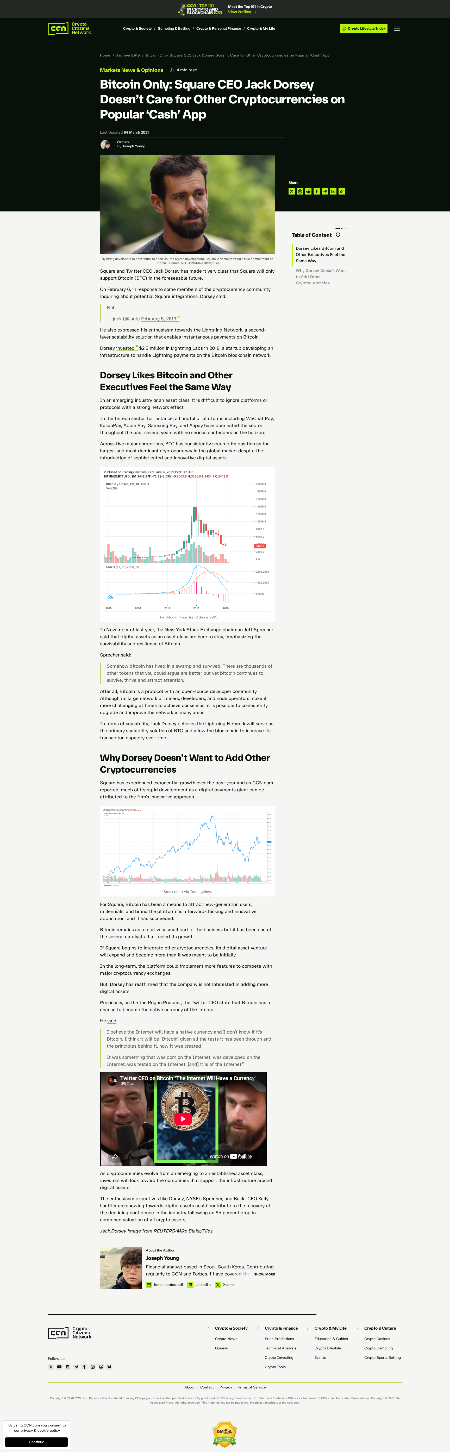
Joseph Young (133, 146)
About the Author (160, 1250)
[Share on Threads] (300, 191)
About (189, 1387)
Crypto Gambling (378, 1348)
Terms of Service (252, 1387)
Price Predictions (279, 1339)
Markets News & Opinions (131, 70)
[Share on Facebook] (317, 191)
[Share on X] (292, 191)
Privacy (226, 1387)
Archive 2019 (128, 55)
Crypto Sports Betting (382, 1357)
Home (105, 55)
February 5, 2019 (158, 319)
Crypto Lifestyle (328, 1348)
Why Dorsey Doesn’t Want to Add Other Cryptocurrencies (321, 276)
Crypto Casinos (377, 1339)
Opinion (221, 1348)
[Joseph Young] (121, 1268)
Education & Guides (331, 1339)
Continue (36, 1442)
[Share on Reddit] (308, 191)
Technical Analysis (280, 1348)
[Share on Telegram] (325, 191)
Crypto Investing (279, 1357)
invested (125, 348)
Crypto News (226, 1339)
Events (320, 1357)
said (111, 1021)
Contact (207, 1387)
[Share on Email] (333, 191)
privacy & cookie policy (40, 1430)
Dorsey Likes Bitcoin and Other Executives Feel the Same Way (320, 254)
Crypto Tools (275, 1367)
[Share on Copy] (342, 191)
